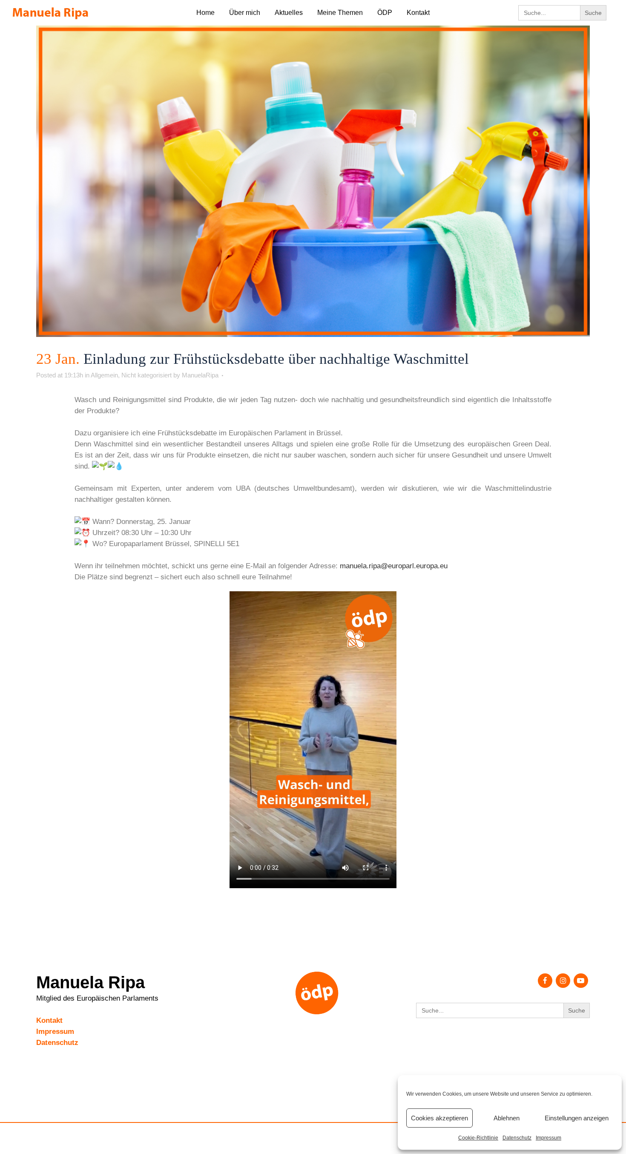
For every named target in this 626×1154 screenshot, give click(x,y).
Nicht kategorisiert (146, 375)
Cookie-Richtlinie (478, 1138)
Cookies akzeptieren (439, 1118)
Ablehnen (507, 1118)
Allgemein (104, 375)
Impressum (548, 1138)
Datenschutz (517, 1138)
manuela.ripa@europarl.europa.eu (394, 566)
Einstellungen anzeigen (577, 1118)
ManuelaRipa (200, 375)
